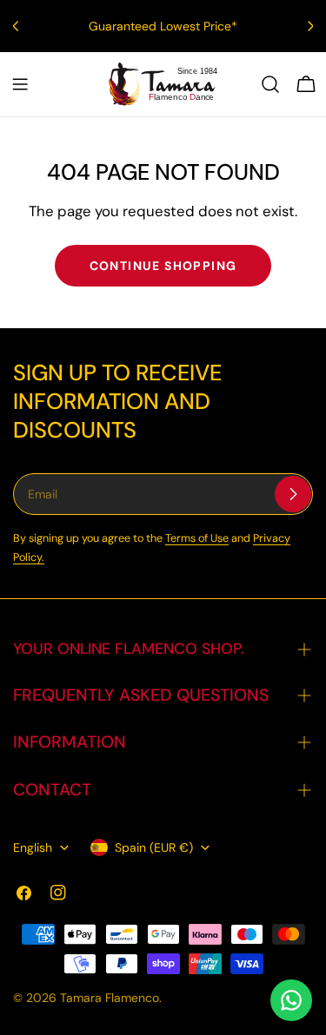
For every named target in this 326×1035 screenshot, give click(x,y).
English (32, 847)
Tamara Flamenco (109, 997)
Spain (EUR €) (154, 847)
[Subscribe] (293, 494)
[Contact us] (291, 1000)
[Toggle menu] (20, 84)
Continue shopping (163, 266)
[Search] (270, 84)
